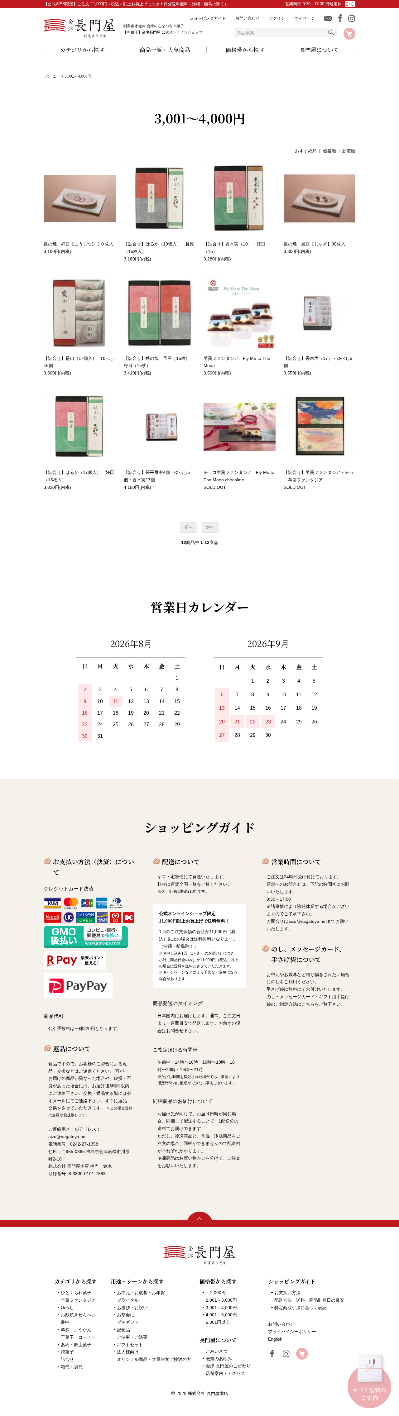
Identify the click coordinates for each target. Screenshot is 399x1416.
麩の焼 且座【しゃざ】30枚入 (314, 243)
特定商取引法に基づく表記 (300, 1307)
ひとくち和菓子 (76, 1292)
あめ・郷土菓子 (76, 1344)
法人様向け (128, 1351)
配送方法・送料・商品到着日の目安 (309, 1300)
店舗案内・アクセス (225, 1373)
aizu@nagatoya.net (307, 921)
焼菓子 (67, 1351)
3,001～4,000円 (78, 76)
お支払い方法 (287, 1292)
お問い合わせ (247, 18)
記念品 (123, 1329)
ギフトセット (130, 1344)
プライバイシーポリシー (292, 1331)
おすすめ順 (306, 150)
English (275, 1339)
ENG (350, 4)
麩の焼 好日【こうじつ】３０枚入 (81, 243)
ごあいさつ (217, 1351)
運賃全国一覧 (184, 884)
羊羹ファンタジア (78, 1300)
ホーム (50, 76)
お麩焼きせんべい (78, 1314)
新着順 (348, 150)
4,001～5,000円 (221, 1314)
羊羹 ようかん (76, 1329)
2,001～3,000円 (221, 1300)
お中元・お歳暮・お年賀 (141, 1292)
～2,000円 (216, 1292)
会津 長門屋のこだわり (228, 1365)
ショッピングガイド (208, 18)
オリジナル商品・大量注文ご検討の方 (154, 1359)
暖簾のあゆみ (219, 1358)
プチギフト (128, 1322)
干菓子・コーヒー (78, 1337)
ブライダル (128, 1300)
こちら (308, 1004)
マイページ (305, 18)
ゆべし (67, 1307)
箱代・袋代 (72, 1366)
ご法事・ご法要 (132, 1337)
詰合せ (67, 1359)
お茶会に (125, 1314)
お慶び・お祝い (132, 1307)
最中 (65, 1322)
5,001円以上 (218, 1322)
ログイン (277, 18)
